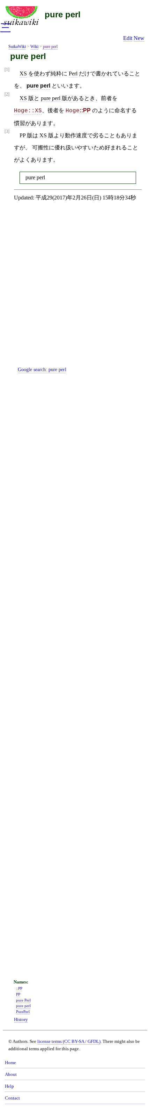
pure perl (63, 14)
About (11, 1074)
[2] (7, 94)
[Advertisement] (75, 289)
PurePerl (23, 1012)
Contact (12, 1098)
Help (9, 1086)
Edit (127, 38)
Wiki (34, 46)
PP (18, 994)
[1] (7, 69)
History (21, 1019)
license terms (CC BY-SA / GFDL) (68, 1041)
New (139, 38)
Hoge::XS (28, 111)
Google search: (42, 369)
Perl (73, 73)
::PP (85, 110)
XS (23, 73)
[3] (7, 131)
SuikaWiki (17, 46)
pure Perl (23, 1000)
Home (10, 1062)
